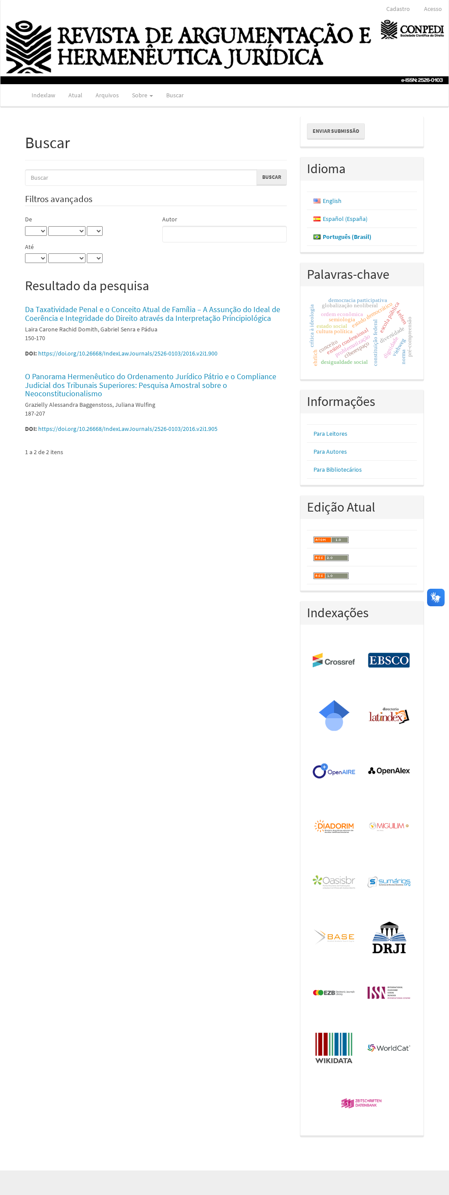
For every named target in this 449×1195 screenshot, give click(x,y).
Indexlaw (43, 95)
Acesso (433, 9)
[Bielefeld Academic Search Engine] (335, 938)
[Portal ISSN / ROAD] (389, 993)
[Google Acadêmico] (335, 716)
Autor (169, 219)
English (332, 201)
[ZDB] (362, 1104)
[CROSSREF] (335, 661)
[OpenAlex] (389, 772)
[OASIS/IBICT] (335, 882)
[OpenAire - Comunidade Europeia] (335, 772)
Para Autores (330, 451)
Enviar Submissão (336, 131)
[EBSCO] (389, 661)
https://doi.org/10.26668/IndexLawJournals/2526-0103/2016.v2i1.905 (127, 429)
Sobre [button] (140, 95)
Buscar (175, 95)
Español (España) (345, 219)
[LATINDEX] (389, 716)
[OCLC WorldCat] (389, 1049)
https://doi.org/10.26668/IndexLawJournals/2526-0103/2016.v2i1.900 (127, 353)
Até (29, 247)
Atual (75, 95)
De (28, 219)
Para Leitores (330, 433)
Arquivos (107, 95)
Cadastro (398, 9)
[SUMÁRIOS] (389, 882)
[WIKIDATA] (335, 1049)
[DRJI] (389, 938)
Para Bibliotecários (338, 469)
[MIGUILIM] (389, 827)
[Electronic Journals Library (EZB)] (335, 993)
